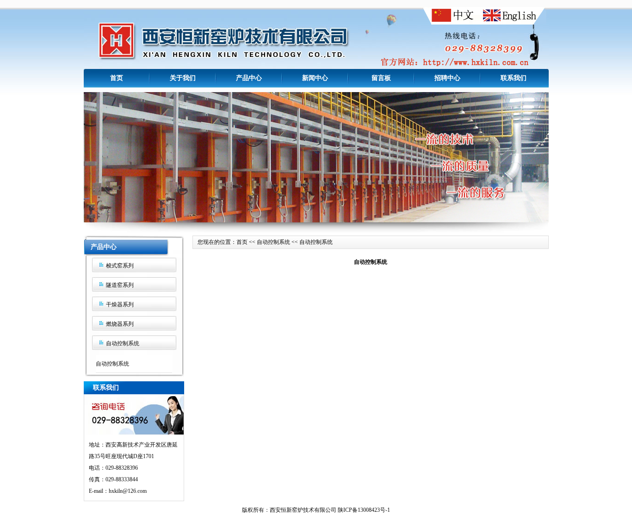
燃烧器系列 (120, 324)
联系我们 (514, 78)
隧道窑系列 (120, 285)
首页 (116, 78)
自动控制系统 (122, 343)
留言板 (381, 78)
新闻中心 (315, 78)
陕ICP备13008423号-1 (364, 510)
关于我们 (183, 78)
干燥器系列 (120, 304)
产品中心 (249, 78)
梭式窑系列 (120, 265)
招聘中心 (447, 78)
